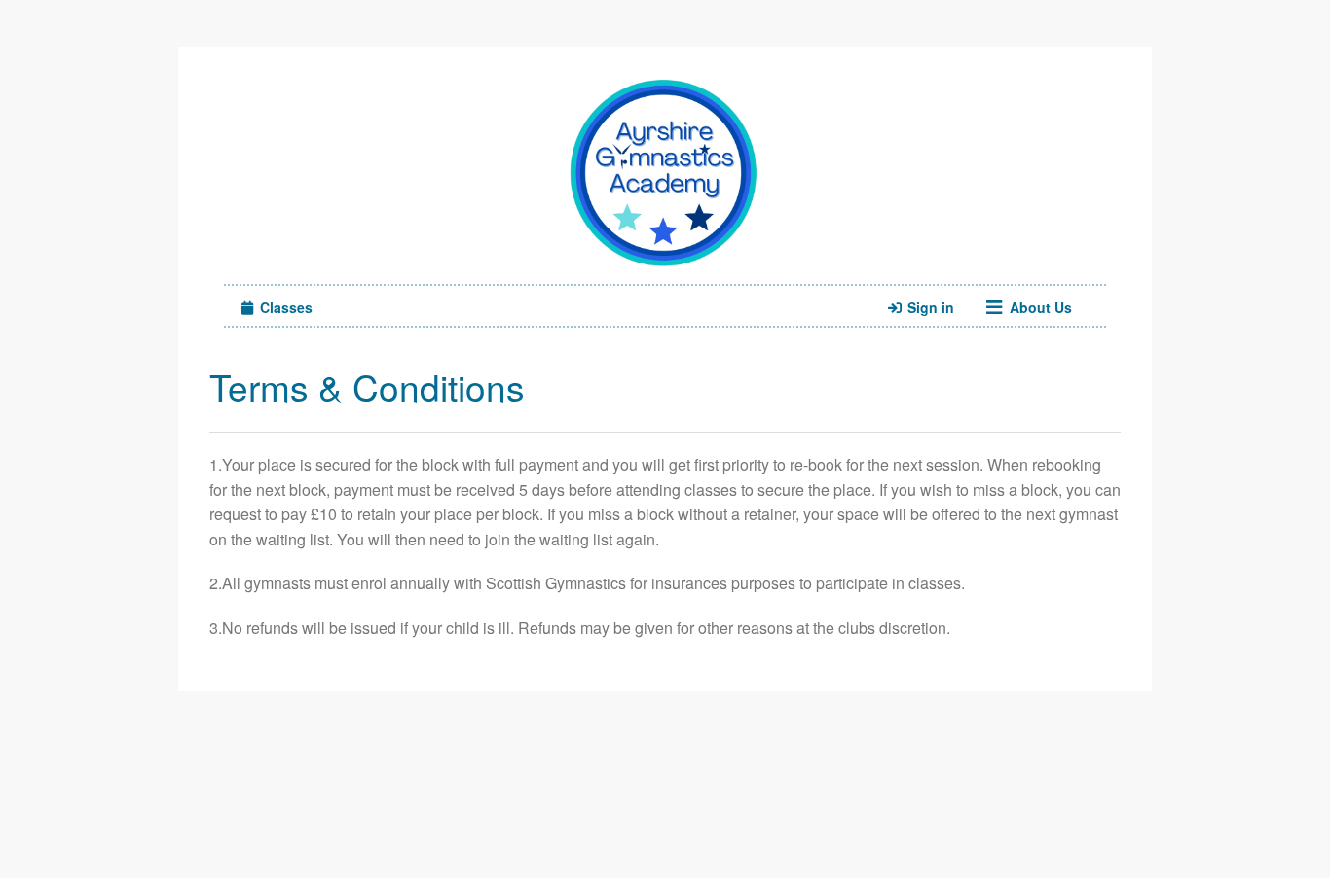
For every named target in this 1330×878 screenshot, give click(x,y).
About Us (1039, 307)
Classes (284, 307)
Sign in (929, 307)
